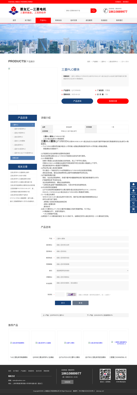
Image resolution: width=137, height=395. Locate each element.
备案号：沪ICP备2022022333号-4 (84, 391)
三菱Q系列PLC (113, 61)
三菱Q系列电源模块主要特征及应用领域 (22, 185)
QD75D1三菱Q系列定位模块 (85, 357)
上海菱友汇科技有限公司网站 (23, 2)
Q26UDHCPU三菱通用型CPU (103, 315)
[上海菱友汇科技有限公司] (32, 5)
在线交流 (113, 101)
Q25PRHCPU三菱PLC (57, 315)
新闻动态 (58, 20)
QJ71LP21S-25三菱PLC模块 (59, 357)
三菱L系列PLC (18, 137)
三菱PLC (103, 61)
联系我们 (126, 2)
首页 (14, 20)
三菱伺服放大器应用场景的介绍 (20, 191)
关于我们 (28, 20)
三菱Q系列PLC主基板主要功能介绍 (21, 182)
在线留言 (118, 2)
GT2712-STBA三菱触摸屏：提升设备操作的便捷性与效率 (28, 198)
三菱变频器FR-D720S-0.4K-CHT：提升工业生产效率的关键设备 (30, 188)
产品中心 (43, 20)
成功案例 (89, 20)
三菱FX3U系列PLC (20, 149)
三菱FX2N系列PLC (20, 129)
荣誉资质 (46, 371)
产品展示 (95, 61)
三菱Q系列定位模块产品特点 (19, 195)
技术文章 (74, 20)
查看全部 (15, 158)
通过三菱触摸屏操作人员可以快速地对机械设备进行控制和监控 (29, 201)
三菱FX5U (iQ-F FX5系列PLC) (23, 153)
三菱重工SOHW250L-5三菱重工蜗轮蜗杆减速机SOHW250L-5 (111, 357)
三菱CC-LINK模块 (19, 141)
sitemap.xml (100, 391)
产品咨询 (77, 101)
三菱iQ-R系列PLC (19, 133)
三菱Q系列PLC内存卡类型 (18, 175)
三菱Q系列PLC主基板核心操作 (19, 172)
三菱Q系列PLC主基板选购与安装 (20, 179)
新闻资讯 (31, 371)
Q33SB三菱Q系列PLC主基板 (33, 357)
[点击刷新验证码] (71, 294)
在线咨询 (67, 382)
